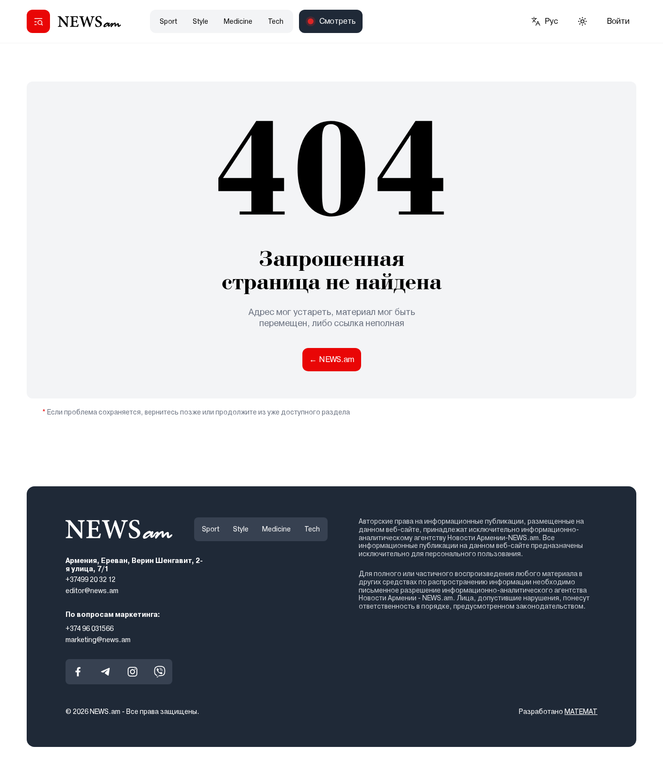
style (200, 21)
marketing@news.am (98, 639)
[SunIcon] (582, 21)
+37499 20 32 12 (91, 579)
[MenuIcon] (38, 21)
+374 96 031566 (90, 628)
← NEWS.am (331, 359)
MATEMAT (580, 711)
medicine (238, 21)
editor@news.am (92, 591)
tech (275, 21)
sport (168, 21)
